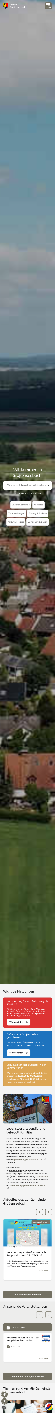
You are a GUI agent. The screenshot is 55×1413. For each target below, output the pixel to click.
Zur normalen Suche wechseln (27, 493)
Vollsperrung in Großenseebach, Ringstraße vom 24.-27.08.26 (26, 1254)
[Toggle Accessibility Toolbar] (4, 1401)
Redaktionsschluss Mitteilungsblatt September (23, 1339)
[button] (48, 1212)
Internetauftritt (27, 1159)
